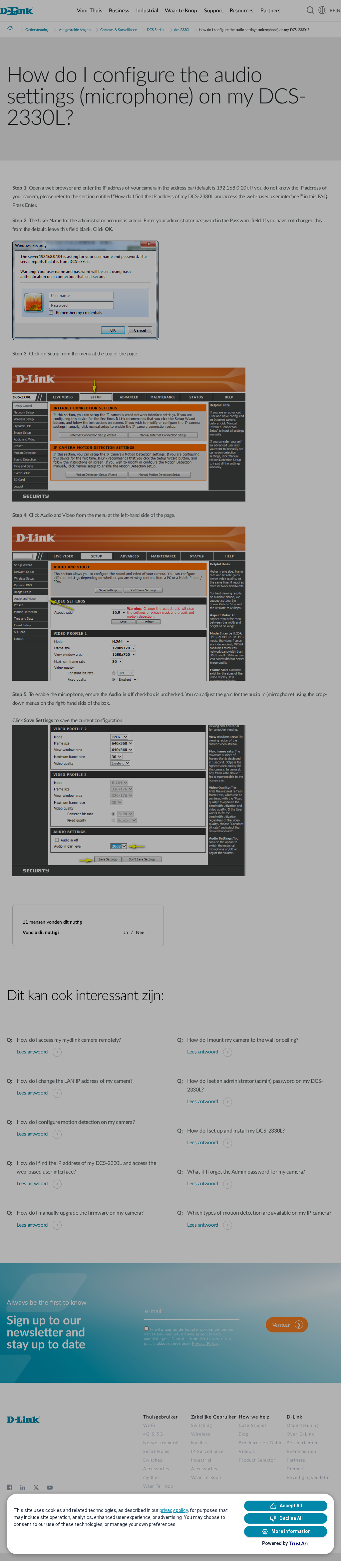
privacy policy (174, 1510)
